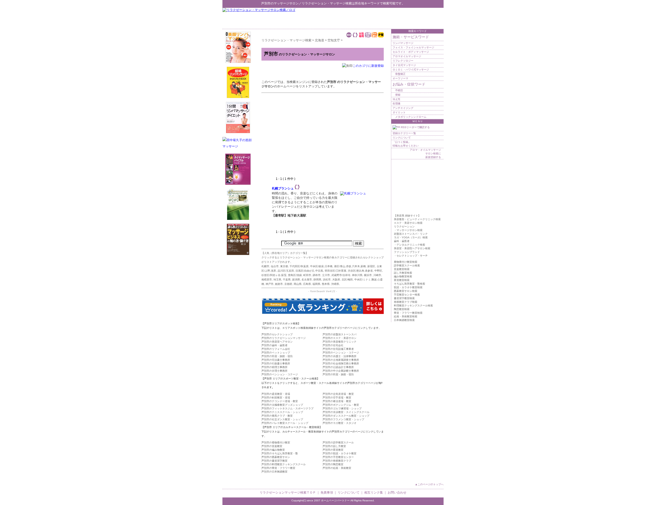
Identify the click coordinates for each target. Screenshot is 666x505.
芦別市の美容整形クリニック (339, 341)
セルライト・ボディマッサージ (411, 51)
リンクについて (402, 137)
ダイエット (399, 112)
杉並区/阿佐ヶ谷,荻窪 (273, 275)
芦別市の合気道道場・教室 (338, 393)
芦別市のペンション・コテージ (341, 352)
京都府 (288, 284)
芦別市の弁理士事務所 (274, 370)
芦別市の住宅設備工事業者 (338, 348)
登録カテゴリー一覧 (404, 133)
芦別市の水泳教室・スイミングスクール (346, 412)
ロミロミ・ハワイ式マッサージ (411, 69)
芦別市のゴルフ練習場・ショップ (342, 408)
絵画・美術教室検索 (405, 316)
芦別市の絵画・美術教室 (337, 468)
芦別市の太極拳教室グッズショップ (282, 404)
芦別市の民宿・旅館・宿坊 (277, 356)
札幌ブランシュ (283, 188)
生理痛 (396, 103)
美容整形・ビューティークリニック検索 (417, 219)
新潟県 (296, 279)
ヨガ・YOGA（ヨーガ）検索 (411, 237)
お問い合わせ (397, 492)
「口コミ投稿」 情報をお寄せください (406, 144)
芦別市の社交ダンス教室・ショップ (282, 419)
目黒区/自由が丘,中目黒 (309, 270)
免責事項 (327, 492)
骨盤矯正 (400, 74)
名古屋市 (307, 279)
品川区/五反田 (286, 270)
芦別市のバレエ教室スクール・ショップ (284, 423)
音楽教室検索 (401, 269)
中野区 (378, 270)
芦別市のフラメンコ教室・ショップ (343, 419)
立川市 (326, 275)
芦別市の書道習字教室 (274, 460)
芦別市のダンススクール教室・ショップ (346, 415)
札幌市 (265, 266)
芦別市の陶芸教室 (333, 464)
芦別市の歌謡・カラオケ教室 (339, 453)
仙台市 (275, 266)
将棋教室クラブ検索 (405, 301)
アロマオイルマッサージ (407, 56)
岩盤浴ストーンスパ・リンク (411, 233)
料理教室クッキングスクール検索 (413, 305)
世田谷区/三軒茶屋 (335, 270)
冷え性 (396, 99)
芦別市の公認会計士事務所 (338, 367)
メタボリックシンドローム (410, 116)
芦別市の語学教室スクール (338, 442)
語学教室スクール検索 (407, 265)
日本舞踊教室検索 (404, 320)
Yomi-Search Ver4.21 (322, 291)
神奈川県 (357, 275)
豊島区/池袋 (295, 275)
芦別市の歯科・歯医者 (274, 345)
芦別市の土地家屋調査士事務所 (341, 359)
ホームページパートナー (335, 500)
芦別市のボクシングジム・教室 (341, 404)
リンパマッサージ (403, 43)
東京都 (284, 266)
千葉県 (287, 279)
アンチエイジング (403, 108)
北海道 (319, 40)
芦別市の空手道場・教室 (337, 397)
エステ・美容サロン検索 (408, 222)
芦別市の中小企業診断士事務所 (341, 370)
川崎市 (377, 275)
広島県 (307, 284)
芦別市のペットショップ (275, 352)
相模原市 (266, 279)
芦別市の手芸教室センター (338, 457)
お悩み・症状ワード (409, 84)
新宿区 (371, 266)
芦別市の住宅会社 (333, 345)
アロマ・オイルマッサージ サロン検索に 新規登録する (425, 153)
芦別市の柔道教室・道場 (275, 393)
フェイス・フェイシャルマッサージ (413, 47)
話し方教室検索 (403, 272)
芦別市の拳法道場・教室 (337, 401)
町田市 (307, 275)
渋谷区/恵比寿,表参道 (360, 270)
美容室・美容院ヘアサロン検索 (412, 248)
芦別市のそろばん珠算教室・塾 (279, 453)
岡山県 (298, 284)
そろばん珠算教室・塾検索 (409, 283)
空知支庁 (334, 40)
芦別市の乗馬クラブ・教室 (277, 415)
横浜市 (368, 275)
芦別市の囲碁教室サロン (275, 457)
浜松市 (327, 279)
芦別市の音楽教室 (271, 446)
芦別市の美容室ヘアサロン (277, 341)
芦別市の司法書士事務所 (275, 359)
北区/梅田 (347, 279)
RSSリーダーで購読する (415, 127)
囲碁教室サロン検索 (405, 291)
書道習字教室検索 (404, 298)
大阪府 (336, 279)
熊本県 (326, 284)
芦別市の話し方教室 (334, 446)
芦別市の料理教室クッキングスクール (283, 464)
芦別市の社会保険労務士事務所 (341, 363)
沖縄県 (335, 284)
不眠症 (399, 90)
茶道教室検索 (401, 280)
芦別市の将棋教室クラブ (337, 460)
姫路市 (279, 284)
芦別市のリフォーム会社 (275, 348)
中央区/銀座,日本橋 (321, 266)
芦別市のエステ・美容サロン (339, 338)
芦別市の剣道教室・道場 (275, 397)
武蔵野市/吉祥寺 (340, 275)
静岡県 (317, 279)
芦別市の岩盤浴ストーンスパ (339, 334)
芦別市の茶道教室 (333, 449)
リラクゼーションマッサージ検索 (283, 492)
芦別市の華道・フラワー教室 (278, 468)
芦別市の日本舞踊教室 (274, 471)
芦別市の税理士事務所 (274, 367)
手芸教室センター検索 (407, 294)
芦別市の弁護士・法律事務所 (339, 356)
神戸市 (269, 284)
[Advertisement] (383, 18)
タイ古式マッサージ (404, 65)
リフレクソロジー (403, 60)
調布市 (317, 275)
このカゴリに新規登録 (368, 66)
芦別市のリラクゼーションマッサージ (283, 338)
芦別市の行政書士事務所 (275, 363)
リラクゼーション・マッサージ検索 (327, 3)
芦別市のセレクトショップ (277, 334)
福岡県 (316, 284)
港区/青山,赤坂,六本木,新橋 (350, 266)
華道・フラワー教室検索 (408, 312)
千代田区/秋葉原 (299, 266)
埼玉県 (277, 279)
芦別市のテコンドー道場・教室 (279, 401)
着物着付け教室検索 (405, 261)
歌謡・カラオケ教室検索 (408, 287)
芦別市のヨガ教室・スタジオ (339, 423)
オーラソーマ (400, 78)
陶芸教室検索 (401, 309)
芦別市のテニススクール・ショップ (282, 412)
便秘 (397, 94)
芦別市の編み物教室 (273, 449)
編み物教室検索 (403, 276)
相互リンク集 (373, 492)
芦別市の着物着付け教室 (275, 442)
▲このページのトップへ (429, 484)
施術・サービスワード (411, 37)
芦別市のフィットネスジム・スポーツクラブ (287, 408)
